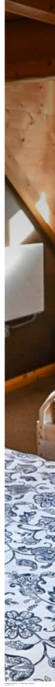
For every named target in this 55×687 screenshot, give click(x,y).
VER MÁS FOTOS (46, 677)
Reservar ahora (48, 684)
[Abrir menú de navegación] (2, 2)
